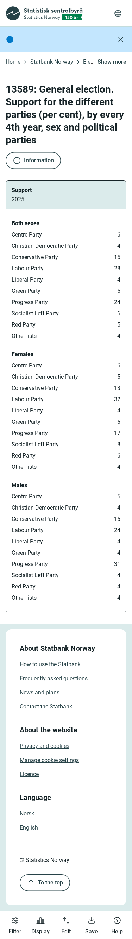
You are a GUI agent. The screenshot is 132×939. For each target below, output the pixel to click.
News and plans (39, 692)
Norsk (27, 813)
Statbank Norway (51, 61)
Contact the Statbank (46, 706)
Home (13, 61)
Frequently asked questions (54, 678)
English (29, 827)
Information (39, 160)
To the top (50, 882)
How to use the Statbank (50, 664)
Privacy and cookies (44, 746)
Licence (29, 774)
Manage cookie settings (49, 760)
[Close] (120, 39)
